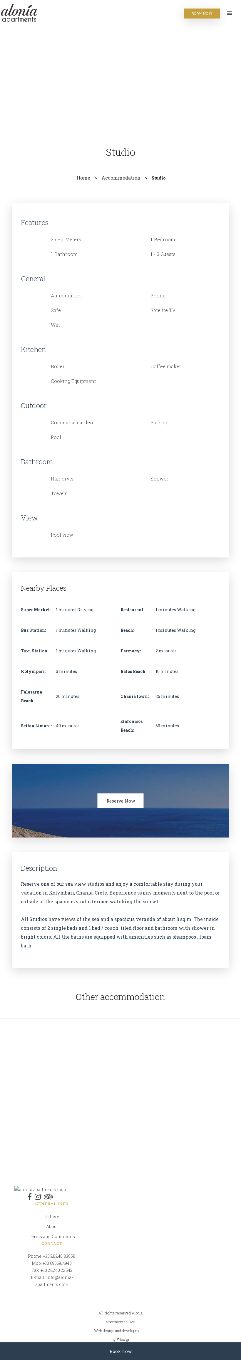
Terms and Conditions (52, 1236)
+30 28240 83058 (59, 1256)
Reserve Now (120, 801)
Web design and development (119, 1330)
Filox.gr (123, 1339)
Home (83, 178)
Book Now (202, 13)
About (52, 1226)
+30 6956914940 (57, 1263)
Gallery (51, 1216)
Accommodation (120, 178)
